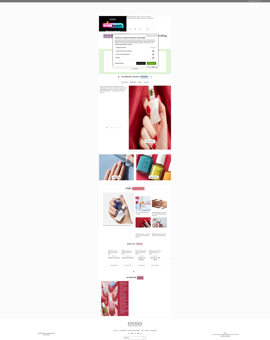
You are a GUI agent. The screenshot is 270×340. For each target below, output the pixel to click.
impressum (154, 330)
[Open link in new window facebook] (128, 333)
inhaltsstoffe (123, 330)
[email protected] (225, 336)
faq (142, 330)
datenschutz (46, 334)
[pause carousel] (147, 29)
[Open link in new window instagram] (141, 333)
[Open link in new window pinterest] (135, 333)
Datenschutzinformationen (121, 44)
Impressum (129, 44)
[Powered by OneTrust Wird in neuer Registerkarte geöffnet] (152, 67)
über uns (115, 330)
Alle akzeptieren (151, 63)
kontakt (147, 330)
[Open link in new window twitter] (131, 333)
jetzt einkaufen (114, 265)
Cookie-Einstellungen (134, 330)
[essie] (135, 324)
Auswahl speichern (141, 63)
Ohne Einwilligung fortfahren (151, 35)
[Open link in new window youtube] (138, 333)
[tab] (124, 82)
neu (121, 8)
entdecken (135, 68)
